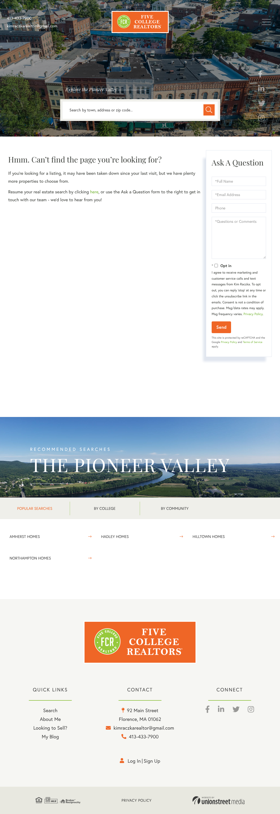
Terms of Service (252, 342)
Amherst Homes (25, 536)
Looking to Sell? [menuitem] (50, 728)
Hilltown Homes (208, 536)
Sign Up (152, 761)
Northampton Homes (30, 558)
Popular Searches (34, 508)
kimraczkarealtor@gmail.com (32, 25)
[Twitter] (261, 104)
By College (105, 508)
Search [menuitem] (50, 710)
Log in (134, 761)
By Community (174, 508)
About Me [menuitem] (50, 719)
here (94, 192)
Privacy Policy (252, 314)
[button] (209, 110)
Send (221, 327)
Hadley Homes (115, 536)
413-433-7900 (19, 18)
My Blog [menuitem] (50, 736)
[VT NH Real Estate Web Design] (218, 800)
